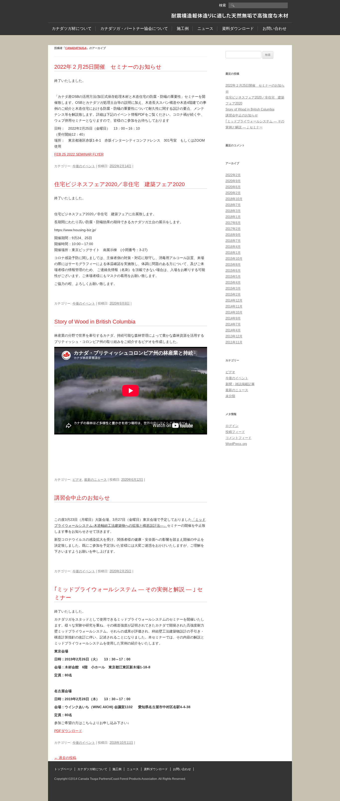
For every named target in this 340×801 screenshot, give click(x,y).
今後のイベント (83, 166)
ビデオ (77, 479)
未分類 (230, 396)
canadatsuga (76, 48)
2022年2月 (233, 175)
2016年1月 (233, 253)
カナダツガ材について (72, 28)
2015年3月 (233, 288)
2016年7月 (233, 241)
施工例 (183, 28)
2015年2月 (233, 294)
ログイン (232, 426)
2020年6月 (233, 187)
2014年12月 (234, 300)
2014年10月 (234, 312)
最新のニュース (95, 479)
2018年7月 (233, 205)
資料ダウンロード (238, 28)
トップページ (63, 769)
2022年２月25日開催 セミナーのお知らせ (108, 67)
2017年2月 (233, 229)
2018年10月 (234, 199)
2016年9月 (233, 235)
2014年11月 (234, 306)
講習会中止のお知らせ (82, 498)
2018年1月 (233, 217)
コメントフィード (238, 438)
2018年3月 (233, 211)
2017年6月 (233, 223)
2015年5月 (233, 276)
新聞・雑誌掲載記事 (240, 384)
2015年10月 (234, 259)
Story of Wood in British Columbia (94, 322)
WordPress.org (236, 444)
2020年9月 (233, 181)
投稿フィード (235, 432)
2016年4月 (233, 247)
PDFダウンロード (68, 731)
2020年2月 (233, 193)
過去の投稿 (65, 758)
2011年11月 (234, 342)
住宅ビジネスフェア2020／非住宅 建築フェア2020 (119, 184)
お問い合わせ (274, 28)
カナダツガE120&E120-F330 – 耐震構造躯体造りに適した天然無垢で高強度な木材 (88, 10)
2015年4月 (233, 282)
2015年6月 (233, 270)
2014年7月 (233, 324)
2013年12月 (234, 336)
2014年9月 (233, 318)
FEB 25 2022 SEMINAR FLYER (79, 154)
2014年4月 (233, 330)
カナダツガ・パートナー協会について (134, 28)
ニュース (205, 28)
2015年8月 (233, 265)
